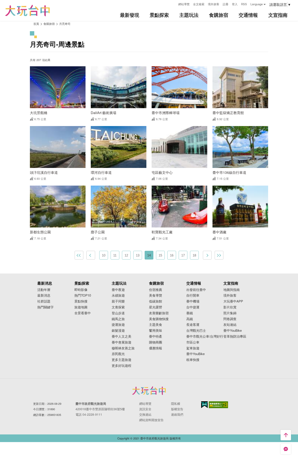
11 (114, 255)
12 (126, 255)
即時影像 (80, 290)
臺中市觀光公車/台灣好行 (204, 336)
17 (183, 255)
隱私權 (175, 403)
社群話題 (43, 301)
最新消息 (43, 295)
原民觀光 (118, 354)
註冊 (225, 4)
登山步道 (118, 313)
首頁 (36, 24)
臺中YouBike (195, 354)
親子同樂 (118, 301)
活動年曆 (43, 290)
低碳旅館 (155, 301)
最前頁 (79, 255)
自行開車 (192, 295)
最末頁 (219, 255)
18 (194, 255)
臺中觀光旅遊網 (27, 10)
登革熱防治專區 (234, 336)
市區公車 (192, 342)
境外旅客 (213, 4)
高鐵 (189, 319)
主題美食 (155, 324)
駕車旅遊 (192, 348)
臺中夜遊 (118, 290)
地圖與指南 (231, 290)
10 (103, 255)
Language (256, 4)
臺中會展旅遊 (121, 342)
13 (137, 255)
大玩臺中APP (233, 301)
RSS (244, 4)
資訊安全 (145, 409)
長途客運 (192, 324)
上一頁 (90, 255)
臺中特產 (155, 336)
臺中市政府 (149, 390)
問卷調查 (229, 319)
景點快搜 (80, 301)
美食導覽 (155, 295)
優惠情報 (155, 348)
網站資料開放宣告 (151, 420)
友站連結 (229, 324)
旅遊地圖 (80, 307)
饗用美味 (155, 330)
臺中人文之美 (121, 336)
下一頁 (207, 255)
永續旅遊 (118, 295)
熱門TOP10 (82, 295)
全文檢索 (198, 4)
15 (160, 255)
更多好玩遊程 (121, 365)
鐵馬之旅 (118, 319)
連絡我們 (177, 414)
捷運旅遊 (118, 324)
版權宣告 (177, 409)
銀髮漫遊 (118, 330)
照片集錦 (229, 313)
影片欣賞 (229, 307)
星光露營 (155, 307)
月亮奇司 (64, 24)
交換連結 (145, 414)
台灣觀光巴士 (196, 330)
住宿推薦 (155, 290)
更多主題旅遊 (121, 360)
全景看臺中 (82, 313)
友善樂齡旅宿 (159, 313)
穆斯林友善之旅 (123, 348)
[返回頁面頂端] (286, 435)
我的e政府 (204, 404)
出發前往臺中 (196, 290)
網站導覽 (184, 4)
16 (171, 255)
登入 (235, 4)
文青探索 (118, 307)
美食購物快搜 (159, 319)
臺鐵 (189, 313)
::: (173, 4)
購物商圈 (155, 342)
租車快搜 (192, 360)
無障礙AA (218, 404)
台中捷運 (192, 307)
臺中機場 (192, 301)
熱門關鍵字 (45, 307)
